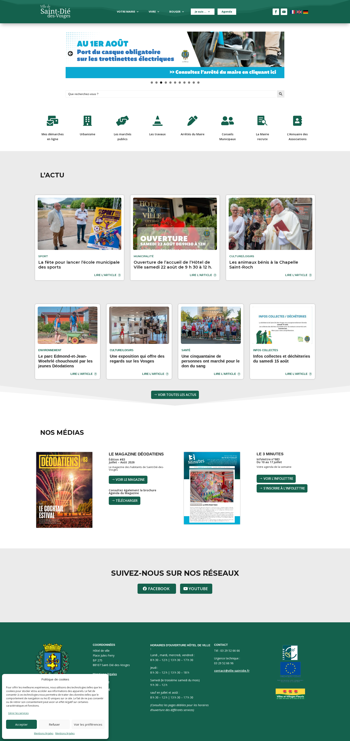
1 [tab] (152, 82)
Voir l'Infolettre (278, 478)
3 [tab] (161, 82)
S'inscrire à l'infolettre (284, 488)
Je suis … (200, 11)
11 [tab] (198, 82)
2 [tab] (156, 82)
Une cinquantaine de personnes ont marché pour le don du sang (210, 361)
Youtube (198, 588)
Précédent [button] (71, 54)
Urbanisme (87, 134)
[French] (293, 12)
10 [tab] (194, 82)
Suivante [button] (279, 54)
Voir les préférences (88, 724)
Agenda (227, 11)
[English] (299, 12)
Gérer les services (18, 713)
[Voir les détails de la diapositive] (175, 55)
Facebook (159, 588)
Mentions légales (43, 733)
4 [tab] (166, 82)
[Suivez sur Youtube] (284, 12)
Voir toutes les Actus (177, 394)
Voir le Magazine (130, 479)
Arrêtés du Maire (192, 134)
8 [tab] (184, 82)
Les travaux (157, 134)
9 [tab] (189, 82)
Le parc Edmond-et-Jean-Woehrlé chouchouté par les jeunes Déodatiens (65, 361)
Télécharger (127, 500)
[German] (305, 12)
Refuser (54, 724)
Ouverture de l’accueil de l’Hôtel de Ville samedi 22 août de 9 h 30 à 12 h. (173, 265)
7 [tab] (180, 82)
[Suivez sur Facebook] (276, 12)
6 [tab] (175, 82)
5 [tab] (170, 82)
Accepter (21, 724)
